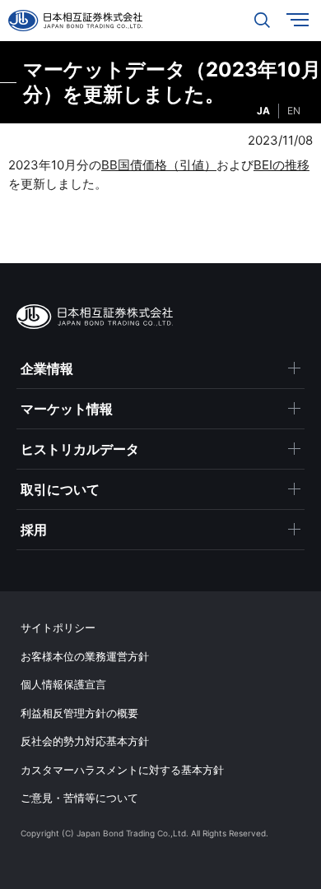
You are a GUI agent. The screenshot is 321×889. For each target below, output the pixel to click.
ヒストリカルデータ (80, 449)
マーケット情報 (67, 409)
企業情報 (47, 368)
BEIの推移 (281, 165)
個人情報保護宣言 (63, 684)
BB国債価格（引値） (158, 165)
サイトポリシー (58, 627)
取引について (60, 489)
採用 (34, 529)
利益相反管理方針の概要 (79, 713)
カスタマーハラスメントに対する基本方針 (122, 769)
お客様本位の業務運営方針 (85, 656)
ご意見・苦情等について (79, 797)
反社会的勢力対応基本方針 (85, 741)
